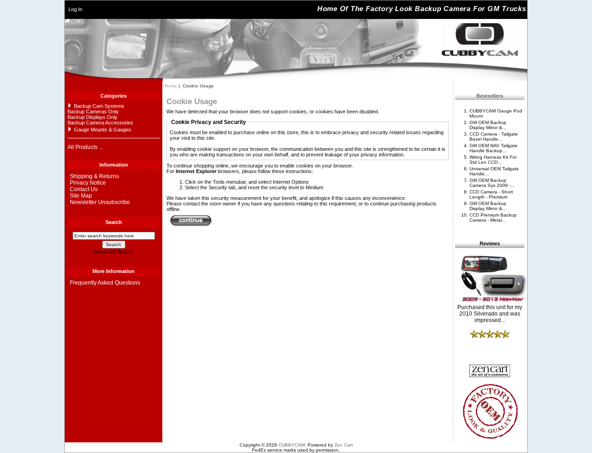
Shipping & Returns (94, 176)
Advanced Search (113, 251)
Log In (75, 9)
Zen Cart (343, 444)
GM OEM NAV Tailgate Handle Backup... (493, 148)
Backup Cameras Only (93, 111)
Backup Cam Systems (99, 106)
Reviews (490, 244)
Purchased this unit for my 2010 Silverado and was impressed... (489, 313)
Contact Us (84, 189)
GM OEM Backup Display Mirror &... (487, 125)
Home (171, 85)
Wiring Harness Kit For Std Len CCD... (493, 160)
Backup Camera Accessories (100, 122)
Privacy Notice (88, 183)
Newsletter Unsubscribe (100, 202)
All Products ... (85, 147)
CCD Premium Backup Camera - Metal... (493, 217)
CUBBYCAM (291, 444)
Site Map (81, 195)
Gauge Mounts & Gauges (102, 129)
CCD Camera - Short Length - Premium (491, 194)
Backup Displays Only (92, 117)
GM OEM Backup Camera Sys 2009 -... (492, 183)
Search (113, 222)
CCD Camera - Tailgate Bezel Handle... (493, 136)
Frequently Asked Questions (105, 282)
